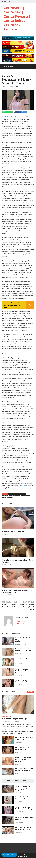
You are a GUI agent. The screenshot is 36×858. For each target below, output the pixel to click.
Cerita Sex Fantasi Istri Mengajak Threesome (23, 828)
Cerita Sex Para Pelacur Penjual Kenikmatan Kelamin (23, 759)
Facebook (17, 112)
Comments (16, 781)
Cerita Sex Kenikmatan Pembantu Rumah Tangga (24, 808)
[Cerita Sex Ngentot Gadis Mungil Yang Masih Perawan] (8, 638)
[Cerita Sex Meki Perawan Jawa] (8, 659)
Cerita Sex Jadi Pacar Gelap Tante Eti (22, 748)
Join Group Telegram (9, 854)
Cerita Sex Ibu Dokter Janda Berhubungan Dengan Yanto (22, 788)
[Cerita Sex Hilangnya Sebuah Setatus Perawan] (8, 680)
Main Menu (10, 66)
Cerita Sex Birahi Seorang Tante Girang (24, 738)
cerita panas (22, 494)
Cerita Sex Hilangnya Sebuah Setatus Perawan (23, 681)
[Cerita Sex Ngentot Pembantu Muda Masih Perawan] (8, 669)
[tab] (6, 781)
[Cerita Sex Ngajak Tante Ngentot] (18, 696)
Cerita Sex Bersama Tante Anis (13, 532)
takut (25, 485)
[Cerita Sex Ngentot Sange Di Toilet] (8, 817)
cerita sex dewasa (24, 495)
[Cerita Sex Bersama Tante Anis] (18, 529)
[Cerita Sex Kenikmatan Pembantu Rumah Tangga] (8, 807)
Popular (7, 781)
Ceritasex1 (16, 86)
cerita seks (6, 495)
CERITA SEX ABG (6, 73)
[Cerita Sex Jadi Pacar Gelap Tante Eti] (8, 747)
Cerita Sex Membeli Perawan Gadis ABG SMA (23, 649)
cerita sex (14, 495)
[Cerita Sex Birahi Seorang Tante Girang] (8, 737)
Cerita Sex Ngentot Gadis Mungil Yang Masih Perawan (24, 639)
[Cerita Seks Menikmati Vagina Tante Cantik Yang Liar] (18, 558)
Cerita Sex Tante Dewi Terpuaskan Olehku (22, 798)
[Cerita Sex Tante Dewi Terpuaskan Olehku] (8, 797)
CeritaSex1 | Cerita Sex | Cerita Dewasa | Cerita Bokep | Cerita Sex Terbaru (17, 18)
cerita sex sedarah (9, 497)
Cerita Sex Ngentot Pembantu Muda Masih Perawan (23, 671)
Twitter (25, 112)
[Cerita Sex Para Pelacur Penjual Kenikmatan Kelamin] (8, 758)
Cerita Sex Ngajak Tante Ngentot (16, 718)
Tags (25, 781)
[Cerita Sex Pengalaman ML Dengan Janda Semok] (8, 768)
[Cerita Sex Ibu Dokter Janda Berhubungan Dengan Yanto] (8, 786)
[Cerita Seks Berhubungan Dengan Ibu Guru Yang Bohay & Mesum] (18, 588)
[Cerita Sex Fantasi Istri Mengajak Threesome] (8, 827)
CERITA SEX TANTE (7, 716)
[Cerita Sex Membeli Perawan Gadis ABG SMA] (8, 649)
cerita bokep (12, 494)
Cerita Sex (5, 117)
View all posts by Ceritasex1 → (21, 622)
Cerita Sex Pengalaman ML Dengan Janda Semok (24, 769)
